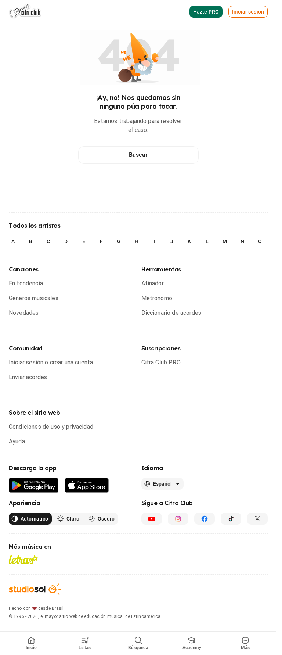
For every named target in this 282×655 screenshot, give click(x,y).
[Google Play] (34, 485)
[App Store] (87, 485)
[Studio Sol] (35, 589)
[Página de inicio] (25, 12)
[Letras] (23, 559)
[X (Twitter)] (257, 519)
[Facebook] (204, 519)
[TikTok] (231, 519)
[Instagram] (178, 519)
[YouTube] (151, 519)
